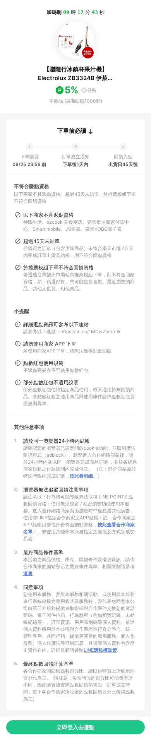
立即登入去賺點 (75, 727)
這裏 (28, 573)
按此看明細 (81, 476)
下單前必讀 (71, 130)
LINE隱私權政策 (100, 650)
